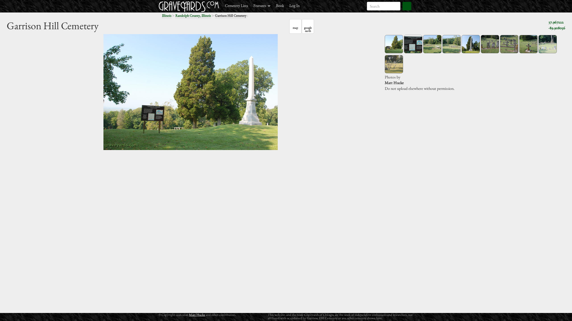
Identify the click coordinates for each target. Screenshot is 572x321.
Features (260, 5)
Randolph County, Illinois (193, 15)
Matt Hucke (197, 315)
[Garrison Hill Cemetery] (394, 44)
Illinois (166, 15)
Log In (294, 5)
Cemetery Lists (236, 5)
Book (280, 5)
